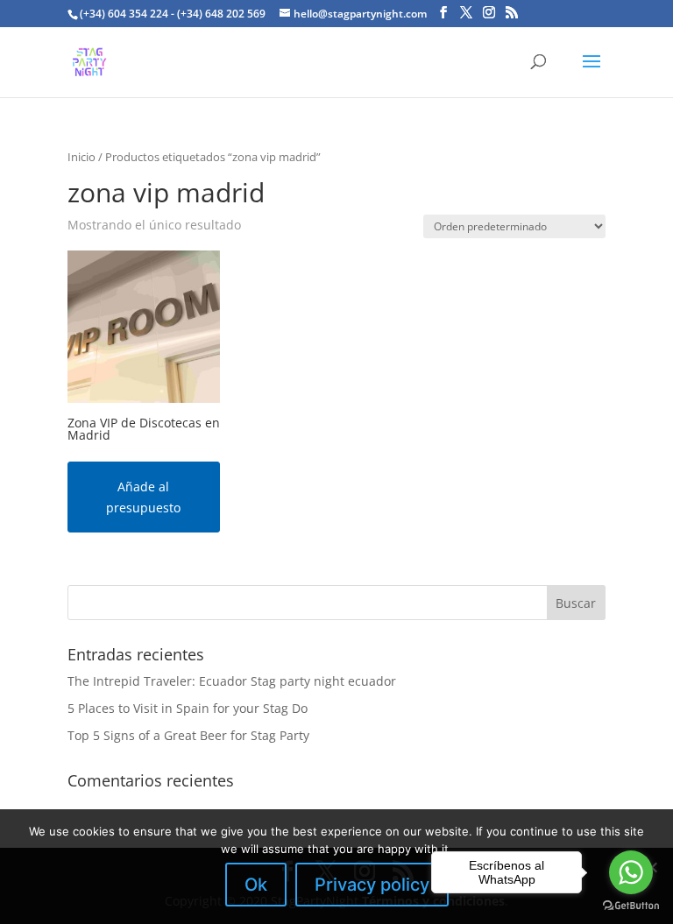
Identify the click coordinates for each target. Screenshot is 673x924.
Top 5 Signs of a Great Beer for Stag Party (188, 735)
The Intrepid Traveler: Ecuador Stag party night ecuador (231, 681)
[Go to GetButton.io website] (631, 906)
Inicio (81, 157)
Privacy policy (372, 884)
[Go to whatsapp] (631, 872)
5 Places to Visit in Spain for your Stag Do (187, 708)
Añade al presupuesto (143, 497)
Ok (255, 884)
